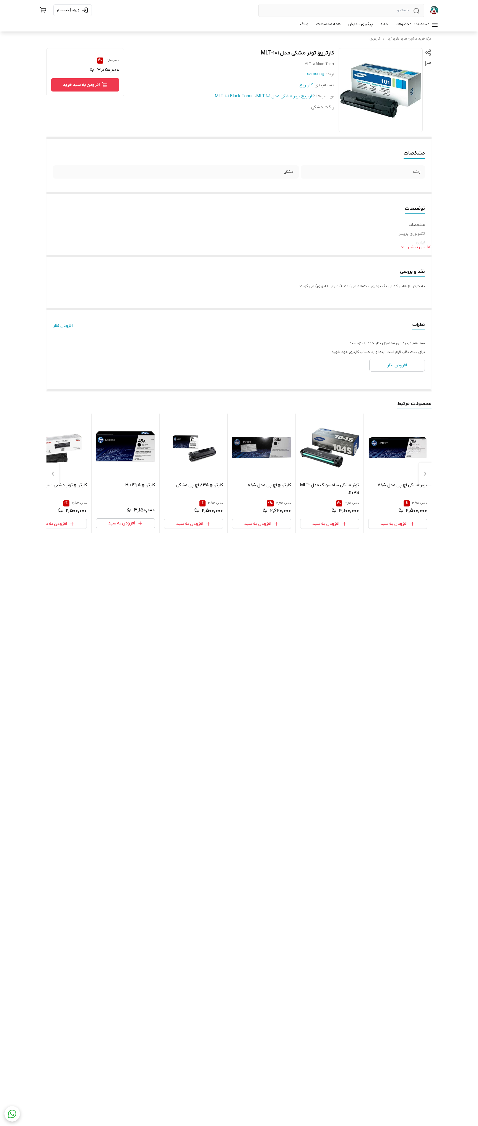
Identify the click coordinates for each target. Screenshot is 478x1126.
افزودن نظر (63, 325)
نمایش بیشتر (419, 247)
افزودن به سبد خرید (81, 85)
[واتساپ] (12, 1114)
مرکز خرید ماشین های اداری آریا (410, 38)
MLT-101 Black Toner (234, 96)
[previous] (425, 474)
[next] (52, 474)
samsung (315, 74)
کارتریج (375, 38)
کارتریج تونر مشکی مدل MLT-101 (285, 96)
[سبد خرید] (43, 10)
